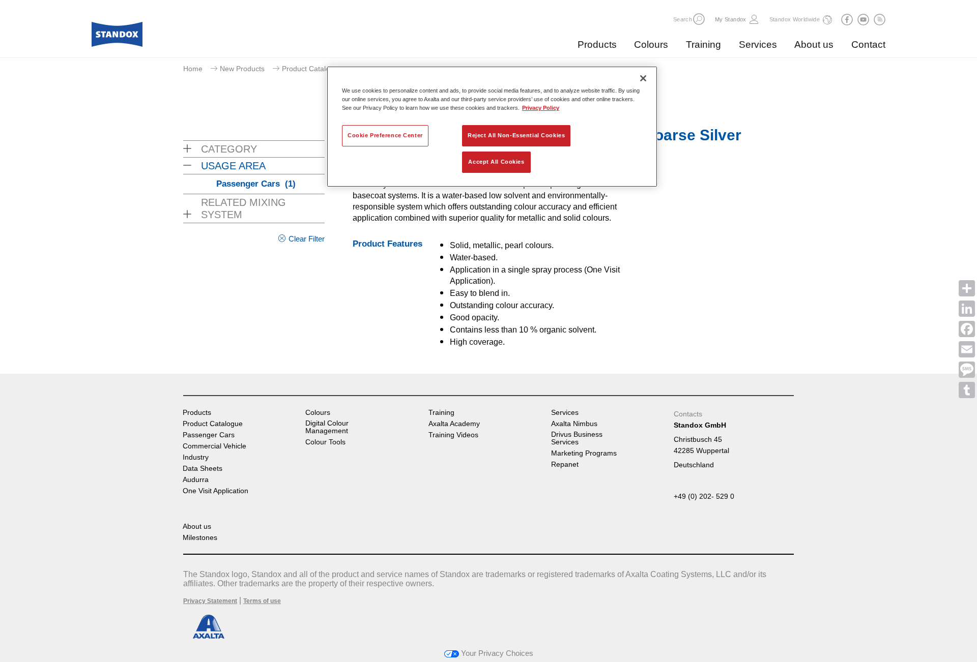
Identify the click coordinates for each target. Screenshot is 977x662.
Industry (196, 457)
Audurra (196, 480)
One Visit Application (215, 491)
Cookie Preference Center (385, 135)
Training (703, 44)
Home (193, 69)
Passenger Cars (256, 184)
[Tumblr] (967, 390)
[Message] (967, 369)
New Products (242, 69)
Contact (868, 44)
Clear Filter (307, 238)
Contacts (688, 414)
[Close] (643, 78)
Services (758, 44)
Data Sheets (202, 468)
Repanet (565, 464)
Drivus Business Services (576, 438)
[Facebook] (967, 329)
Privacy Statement (210, 601)
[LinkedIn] (967, 308)
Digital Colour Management (327, 427)
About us (814, 44)
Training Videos (453, 435)
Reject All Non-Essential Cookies (516, 135)
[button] (699, 19)
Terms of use (262, 601)
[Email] (967, 349)
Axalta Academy (454, 424)
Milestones (200, 537)
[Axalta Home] (117, 37)
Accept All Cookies (496, 162)
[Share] (967, 288)
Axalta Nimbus (574, 424)
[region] (492, 126)
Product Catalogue (312, 69)
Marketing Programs (584, 453)
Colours (651, 44)
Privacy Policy (540, 108)
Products (597, 44)
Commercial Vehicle (214, 446)
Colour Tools (325, 442)
